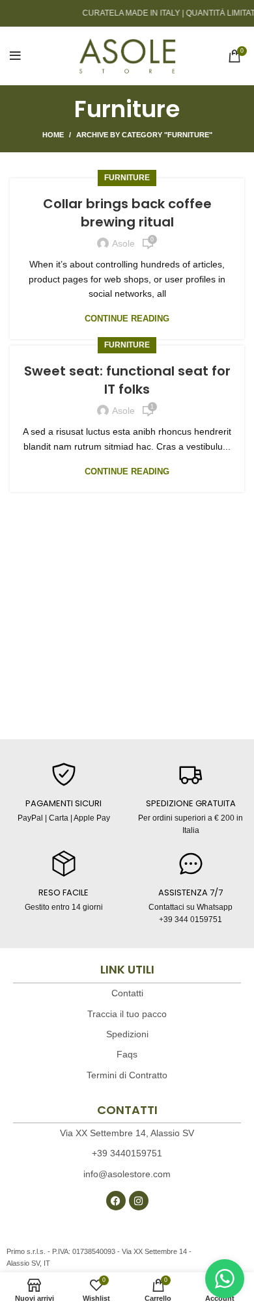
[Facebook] (116, 1200)
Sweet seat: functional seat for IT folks (127, 380)
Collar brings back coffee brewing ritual (127, 213)
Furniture (127, 177)
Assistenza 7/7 (190, 892)
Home (53, 135)
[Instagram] (138, 1200)
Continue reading (127, 318)
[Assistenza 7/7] (191, 864)
